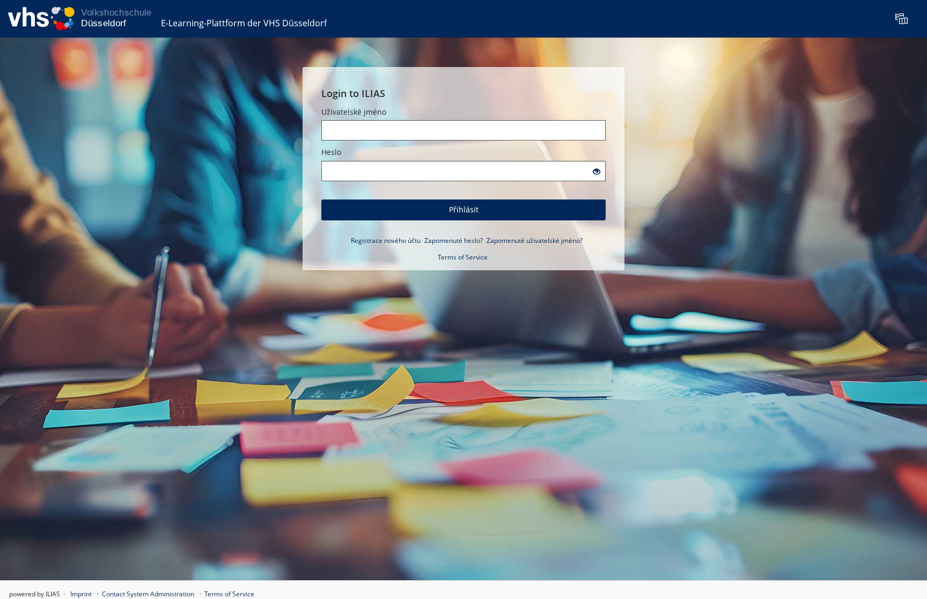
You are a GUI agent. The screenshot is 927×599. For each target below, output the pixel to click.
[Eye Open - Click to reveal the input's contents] (596, 172)
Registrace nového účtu (386, 240)
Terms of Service (463, 257)
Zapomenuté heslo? (453, 240)
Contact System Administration (148, 593)
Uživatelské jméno (353, 112)
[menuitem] (903, 19)
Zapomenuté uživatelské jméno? (535, 240)
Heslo (331, 152)
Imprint (81, 593)
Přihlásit (464, 209)
